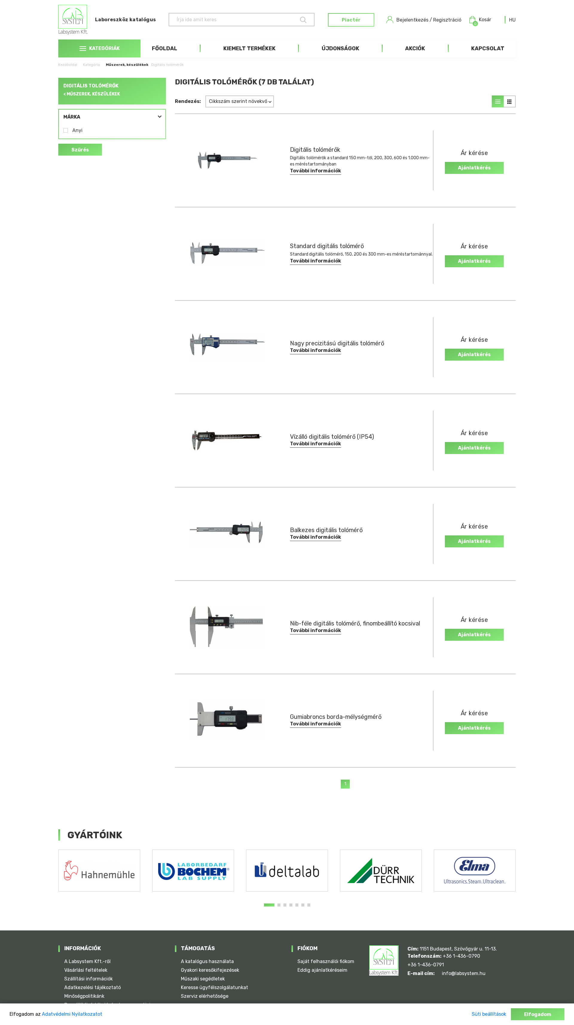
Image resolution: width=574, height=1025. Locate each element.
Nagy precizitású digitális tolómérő (337, 343)
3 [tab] (284, 904)
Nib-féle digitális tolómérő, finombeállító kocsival (355, 623)
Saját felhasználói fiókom (325, 961)
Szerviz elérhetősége (204, 996)
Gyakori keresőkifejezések (210, 970)
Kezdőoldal (67, 65)
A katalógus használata (207, 961)
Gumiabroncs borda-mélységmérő (335, 716)
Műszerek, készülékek (127, 65)
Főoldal (164, 48)
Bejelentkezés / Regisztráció (428, 20)
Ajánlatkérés (474, 168)
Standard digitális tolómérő (327, 246)
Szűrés (80, 150)
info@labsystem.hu (464, 973)
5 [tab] (296, 904)
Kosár (482, 20)
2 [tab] (278, 904)
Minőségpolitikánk (84, 996)
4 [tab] (290, 904)
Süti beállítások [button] (489, 1014)
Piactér (351, 20)
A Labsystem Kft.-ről (87, 961)
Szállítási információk (88, 979)
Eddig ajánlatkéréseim (322, 970)
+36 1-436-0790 (461, 956)
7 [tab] (308, 904)
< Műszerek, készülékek (91, 94)
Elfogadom (537, 1014)
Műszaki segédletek (203, 979)
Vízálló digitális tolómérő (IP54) (332, 436)
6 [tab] (302, 904)
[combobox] (512, 20)
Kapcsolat (487, 48)
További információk (315, 171)
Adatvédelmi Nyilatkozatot (72, 1014)
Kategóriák (104, 48)
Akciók (415, 48)
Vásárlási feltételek (85, 970)
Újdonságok (340, 48)
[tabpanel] (99, 871)
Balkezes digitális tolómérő (326, 530)
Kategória (91, 65)
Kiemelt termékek (249, 48)
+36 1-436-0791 (425, 965)
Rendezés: (188, 101)
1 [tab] (269, 904)
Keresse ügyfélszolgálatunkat (214, 987)
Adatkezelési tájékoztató (92, 987)
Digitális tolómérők (315, 149)
